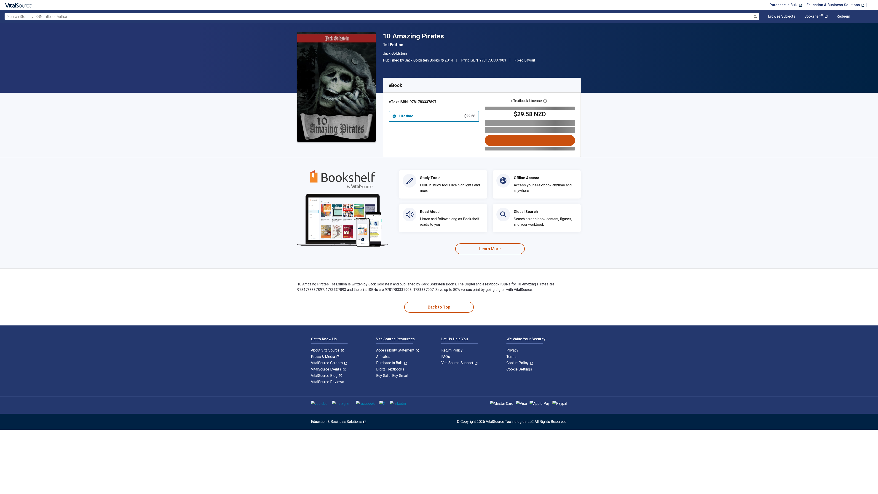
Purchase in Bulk (784, 5)
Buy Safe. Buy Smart (392, 375)
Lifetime (437, 116)
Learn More (490, 248)
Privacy (512, 350)
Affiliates (383, 356)
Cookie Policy (518, 363)
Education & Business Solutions (833, 5)
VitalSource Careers (327, 363)
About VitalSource (325, 350)
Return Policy (452, 350)
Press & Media (323, 356)
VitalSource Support (457, 363)
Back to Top (439, 307)
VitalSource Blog (324, 375)
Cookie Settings (519, 369)
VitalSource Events (326, 369)
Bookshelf (813, 16)
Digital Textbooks (390, 369)
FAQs (445, 356)
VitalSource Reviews (327, 382)
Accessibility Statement (395, 350)
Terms (511, 356)
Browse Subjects (781, 16)
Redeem (843, 16)
